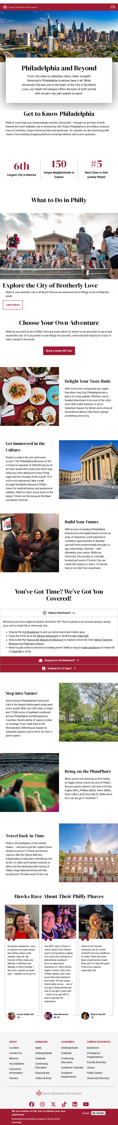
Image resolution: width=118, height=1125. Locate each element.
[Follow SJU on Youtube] (86, 1104)
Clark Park (83, 635)
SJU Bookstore (30, 632)
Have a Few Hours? (59, 612)
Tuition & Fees (43, 1078)
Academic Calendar (72, 1067)
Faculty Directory (96, 1062)
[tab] (59, 632)
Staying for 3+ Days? (59, 668)
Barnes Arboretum (47, 635)
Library (91, 1067)
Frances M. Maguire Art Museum (44, 639)
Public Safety (94, 1072)
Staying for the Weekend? (59, 660)
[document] (40, 1116)
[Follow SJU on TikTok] (64, 1104)
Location (14, 1047)
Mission (13, 1058)
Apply (38, 1047)
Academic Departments (68, 1074)
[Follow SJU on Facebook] (31, 1104)
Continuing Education (41, 1065)
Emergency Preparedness (95, 1055)
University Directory (98, 1078)
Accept (85, 1113)
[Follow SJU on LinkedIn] (75, 1104)
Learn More (13, 304)
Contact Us (15, 1053)
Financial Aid (42, 1072)
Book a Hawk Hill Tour (59, 350)
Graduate (40, 1058)
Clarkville (17, 651)
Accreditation (16, 1063)
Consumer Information (16, 1070)
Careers (13, 1078)
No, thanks (98, 1113)
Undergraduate (43, 1053)
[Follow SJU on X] (53, 1104)
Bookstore (93, 1047)
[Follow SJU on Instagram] (42, 1104)
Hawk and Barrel (90, 647)
